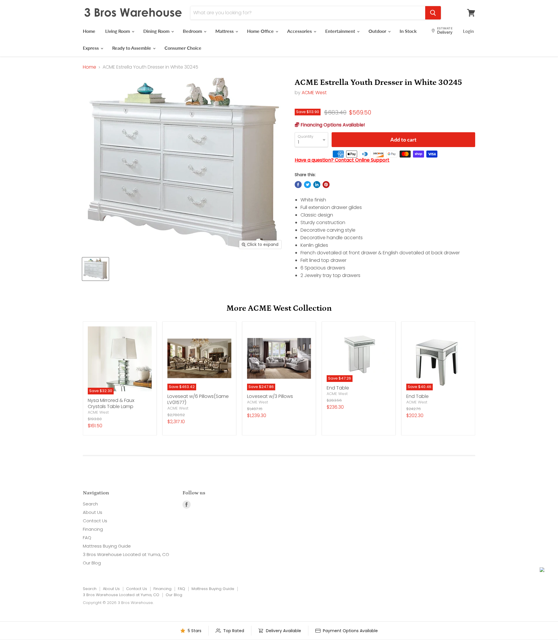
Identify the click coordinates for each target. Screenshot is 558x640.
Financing (93, 529)
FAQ (87, 537)
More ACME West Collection (279, 308)
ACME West (314, 92)
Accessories (300, 31)
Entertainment (340, 31)
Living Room (118, 31)
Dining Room (157, 31)
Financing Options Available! (332, 124)
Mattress (225, 31)
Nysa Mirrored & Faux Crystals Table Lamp (111, 403)
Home (89, 31)
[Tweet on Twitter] (307, 184)
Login (468, 31)
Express (91, 48)
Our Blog (92, 563)
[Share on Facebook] (298, 184)
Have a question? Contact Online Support (342, 160)
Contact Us (95, 521)
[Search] (433, 12)
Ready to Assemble (132, 48)
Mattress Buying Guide (107, 546)
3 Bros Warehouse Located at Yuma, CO (126, 554)
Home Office (261, 31)
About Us (92, 512)
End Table (338, 388)
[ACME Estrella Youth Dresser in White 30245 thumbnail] (95, 269)
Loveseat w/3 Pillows (270, 396)
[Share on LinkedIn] (316, 184)
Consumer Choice (182, 48)
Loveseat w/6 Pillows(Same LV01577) (198, 399)
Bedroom (193, 31)
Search (90, 504)
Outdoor (378, 31)
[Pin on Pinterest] (326, 184)
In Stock (408, 31)
